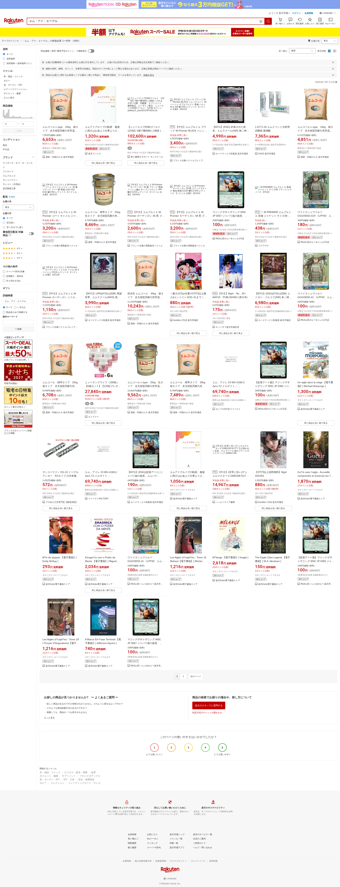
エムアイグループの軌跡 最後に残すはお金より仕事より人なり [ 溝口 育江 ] (102, 131)
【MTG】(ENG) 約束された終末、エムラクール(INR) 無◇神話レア (230, 131)
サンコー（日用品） (12, 184)
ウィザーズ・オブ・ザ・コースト (18, 165)
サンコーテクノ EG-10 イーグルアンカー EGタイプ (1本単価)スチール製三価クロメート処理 (60, 476)
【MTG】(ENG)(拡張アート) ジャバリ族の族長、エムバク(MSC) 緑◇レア (145, 476)
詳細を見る (148, 75)
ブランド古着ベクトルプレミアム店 (190, 160)
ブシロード (8, 171)
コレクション (57, 783)
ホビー (43, 783)
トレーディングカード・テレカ (84, 783)
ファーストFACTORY (98, 499)
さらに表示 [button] (9, 97)
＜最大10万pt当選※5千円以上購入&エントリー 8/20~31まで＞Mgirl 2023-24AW (188, 297)
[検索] (268, 21)
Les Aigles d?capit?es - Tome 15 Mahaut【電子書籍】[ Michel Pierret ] (188, 561)
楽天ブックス (94, 154)
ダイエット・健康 (49, 776)
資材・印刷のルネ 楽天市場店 (60, 157)
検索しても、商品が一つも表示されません (67, 712)
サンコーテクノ (10, 180)
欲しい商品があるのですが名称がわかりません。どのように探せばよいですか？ (85, 704)
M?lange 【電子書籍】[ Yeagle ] (230, 557)
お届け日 (7, 213)
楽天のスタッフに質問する (209, 705)
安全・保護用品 (86, 779)
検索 (19, 131)
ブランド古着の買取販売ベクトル (62, 246)
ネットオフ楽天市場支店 (227, 327)
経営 (93, 772)
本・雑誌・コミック (50, 772)
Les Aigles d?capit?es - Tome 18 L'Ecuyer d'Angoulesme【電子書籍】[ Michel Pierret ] (60, 643)
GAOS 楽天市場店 (266, 154)
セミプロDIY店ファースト (228, 409)
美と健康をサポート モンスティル (147, 157)
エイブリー (93, 417)
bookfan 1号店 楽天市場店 (270, 502)
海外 (13, 197)
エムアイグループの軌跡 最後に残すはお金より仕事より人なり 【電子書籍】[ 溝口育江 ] (187, 476)
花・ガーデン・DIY (50, 779)
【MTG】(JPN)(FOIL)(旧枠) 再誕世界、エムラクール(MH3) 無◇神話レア (103, 297)
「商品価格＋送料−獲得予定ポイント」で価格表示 (63, 51)
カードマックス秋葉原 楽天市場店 (232, 154)
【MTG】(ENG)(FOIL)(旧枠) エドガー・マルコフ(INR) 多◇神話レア (273, 297)
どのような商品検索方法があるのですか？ (67, 708)
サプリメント (69, 776)
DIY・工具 (69, 779)
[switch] (31, 233)
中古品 (6, 149)
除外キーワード (10, 317)
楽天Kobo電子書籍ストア (313, 409)
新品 (5, 145)
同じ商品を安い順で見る (103, 163)
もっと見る (49, 718)
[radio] (4, 54)
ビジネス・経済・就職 (75, 772)
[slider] (3, 118)
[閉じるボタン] (333, 62)
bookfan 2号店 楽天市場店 (185, 320)
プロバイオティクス (90, 776)
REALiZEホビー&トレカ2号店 (230, 239)
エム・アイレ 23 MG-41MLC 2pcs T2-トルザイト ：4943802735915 (228, 386)
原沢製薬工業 (9, 188)
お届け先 (7, 201)
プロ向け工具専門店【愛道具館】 (62, 502)
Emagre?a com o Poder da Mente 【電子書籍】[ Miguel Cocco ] (101, 561)
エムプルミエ (9, 176)
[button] (327, 13)
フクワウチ (263, 246)
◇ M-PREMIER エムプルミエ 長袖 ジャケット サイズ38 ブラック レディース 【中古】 (273, 216)
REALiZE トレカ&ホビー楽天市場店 (147, 584)
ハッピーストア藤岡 (225, 502)
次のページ (195, 676)
